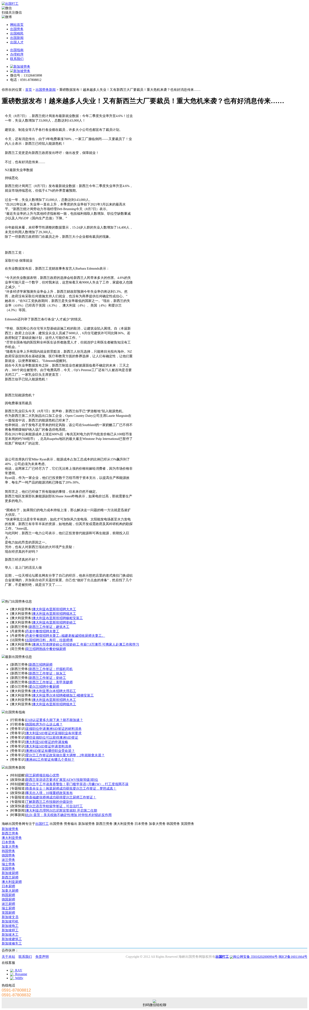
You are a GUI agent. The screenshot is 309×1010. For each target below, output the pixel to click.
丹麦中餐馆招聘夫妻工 (42, 631)
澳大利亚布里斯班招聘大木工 (54, 609)
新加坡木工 (10, 934)
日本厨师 (8, 886)
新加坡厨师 (10, 873)
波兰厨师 (8, 904)
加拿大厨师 (10, 890)
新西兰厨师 (10, 877)
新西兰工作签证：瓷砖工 (47, 678)
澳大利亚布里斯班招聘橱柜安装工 (57, 618)
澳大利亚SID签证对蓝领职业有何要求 (54, 733)
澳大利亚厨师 (12, 882)
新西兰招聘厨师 (41, 664)
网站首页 (17, 24)
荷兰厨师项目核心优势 (42, 775)
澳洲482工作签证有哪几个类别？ (50, 759)
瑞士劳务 (8, 864)
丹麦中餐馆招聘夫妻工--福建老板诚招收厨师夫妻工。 (65, 635)
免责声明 (42, 956)
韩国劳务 (8, 851)
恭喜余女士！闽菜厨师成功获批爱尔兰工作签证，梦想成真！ (71, 788)
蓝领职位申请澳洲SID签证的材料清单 (54, 729)
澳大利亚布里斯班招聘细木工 (54, 613)
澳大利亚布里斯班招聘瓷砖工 (54, 622)
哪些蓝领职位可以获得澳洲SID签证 (52, 737)
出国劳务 (17, 29)
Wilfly (18, 978)
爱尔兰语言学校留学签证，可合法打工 (54, 806)
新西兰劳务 (10, 833)
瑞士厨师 (8, 908)
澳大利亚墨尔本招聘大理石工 (54, 691)
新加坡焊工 (10, 930)
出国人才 (17, 42)
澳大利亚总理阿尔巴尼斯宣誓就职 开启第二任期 (61, 810)
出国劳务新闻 (46, 89)
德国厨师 (8, 899)
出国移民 (17, 33)
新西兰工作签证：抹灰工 (47, 673)
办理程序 (17, 54)
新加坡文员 (10, 917)
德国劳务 (8, 855)
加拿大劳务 (10, 846)
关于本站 (8, 956)
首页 (28, 89)
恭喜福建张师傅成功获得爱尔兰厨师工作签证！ (61, 797)
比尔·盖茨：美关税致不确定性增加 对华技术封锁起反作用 (69, 815)
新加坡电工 (10, 926)
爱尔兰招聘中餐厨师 (44, 686)
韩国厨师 (8, 895)
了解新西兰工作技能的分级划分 (49, 801)
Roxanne (20, 974)
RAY (17, 970)
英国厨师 (8, 912)
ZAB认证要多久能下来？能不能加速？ (54, 720)
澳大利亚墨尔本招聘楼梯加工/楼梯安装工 (63, 695)
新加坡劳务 (10, 829)
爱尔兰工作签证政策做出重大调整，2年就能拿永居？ (65, 755)
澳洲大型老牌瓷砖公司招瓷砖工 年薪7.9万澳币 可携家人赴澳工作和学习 (85, 644)
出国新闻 (17, 38)
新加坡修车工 (12, 943)
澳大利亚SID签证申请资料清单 (48, 746)
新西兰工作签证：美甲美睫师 (51, 682)
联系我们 (17, 59)
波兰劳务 (8, 860)
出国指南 (17, 50)
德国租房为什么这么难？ (44, 724)
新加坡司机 (10, 921)
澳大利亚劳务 (12, 838)
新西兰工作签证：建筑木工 (49, 627)
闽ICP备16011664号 (293, 956)
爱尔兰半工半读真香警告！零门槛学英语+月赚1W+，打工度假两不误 (77, 784)
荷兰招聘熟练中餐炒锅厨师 (46, 649)
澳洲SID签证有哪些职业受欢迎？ (50, 751)
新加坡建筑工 (12, 939)
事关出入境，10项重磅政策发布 (49, 793)
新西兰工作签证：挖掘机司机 (51, 669)
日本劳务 (8, 842)
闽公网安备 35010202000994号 (255, 956)
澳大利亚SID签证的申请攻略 (47, 742)
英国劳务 (8, 868)
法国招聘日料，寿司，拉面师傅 (49, 640)
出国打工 (42, 823)
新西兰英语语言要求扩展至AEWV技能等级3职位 (62, 779)
